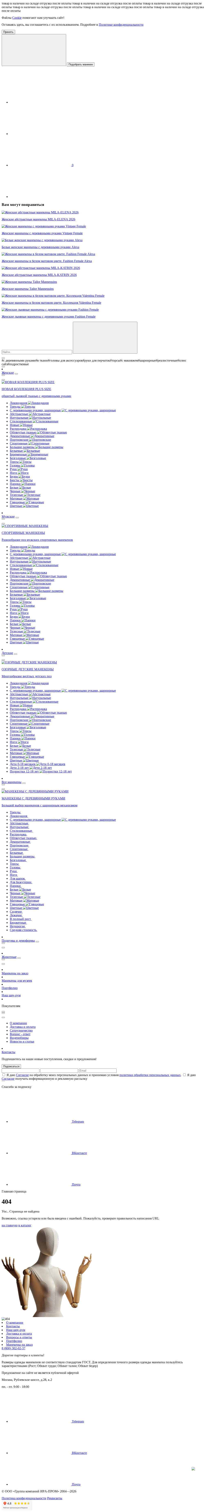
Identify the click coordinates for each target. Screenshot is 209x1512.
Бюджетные (18, 922)
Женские (8, 372)
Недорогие (18, 926)
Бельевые (17, 450)
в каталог (24, 1225)
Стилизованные (21, 421)
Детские (7, 653)
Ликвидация (19, 403)
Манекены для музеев (17, 980)
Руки (14, 469)
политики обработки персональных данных (150, 1075)
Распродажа (18, 428)
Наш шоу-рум (11, 995)
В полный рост (21, 919)
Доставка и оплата (23, 1026)
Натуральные (19, 417)
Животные (9, 957)
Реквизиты (54, 1498)
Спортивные (19, 443)
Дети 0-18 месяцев (23, 764)
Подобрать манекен (81, 64)
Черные (15, 491)
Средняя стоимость (23, 930)
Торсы (14, 461)
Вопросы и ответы (19, 1337)
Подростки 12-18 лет (25, 771)
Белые (14, 487)
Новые (15, 425)
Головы (15, 465)
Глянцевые (18, 502)
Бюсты (15, 480)
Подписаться (11, 1066)
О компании (18, 1023)
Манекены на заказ (15, 973)
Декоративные (20, 436)
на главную (10, 1225)
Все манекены (11, 782)
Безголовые (18, 458)
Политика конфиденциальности (24, 1498)
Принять (8, 32)
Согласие (22, 1075)
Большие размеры (22, 447)
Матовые (16, 498)
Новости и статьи (22, 1041)
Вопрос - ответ (20, 1034)
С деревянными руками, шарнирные (36, 410)
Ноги (14, 473)
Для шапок (18, 878)
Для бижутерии (21, 882)
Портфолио (10, 988)
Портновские (19, 439)
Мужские (8, 516)
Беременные (19, 454)
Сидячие (16, 911)
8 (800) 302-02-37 (13, 1348)
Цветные (16, 506)
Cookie (17, 17)
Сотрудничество (21, 1030)
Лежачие (16, 915)
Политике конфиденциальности (121, 24)
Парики (15, 484)
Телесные (17, 495)
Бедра (14, 476)
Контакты (8, 1052)
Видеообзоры (19, 1038)
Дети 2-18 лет (20, 767)
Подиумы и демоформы (18, 940)
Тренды (15, 406)
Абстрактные (19, 414)
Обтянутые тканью (23, 432)
